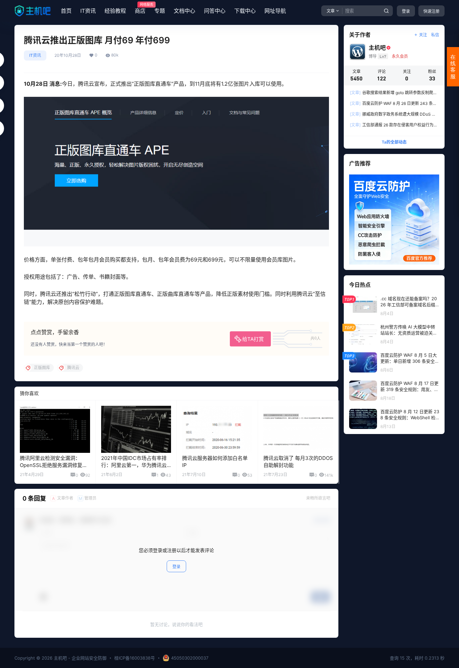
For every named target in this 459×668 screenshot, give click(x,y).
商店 (140, 8)
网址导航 (275, 10)
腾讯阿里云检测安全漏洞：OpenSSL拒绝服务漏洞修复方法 (53, 465)
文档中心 (184, 10)
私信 (435, 34)
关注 (423, 34)
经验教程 (115, 10)
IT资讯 (88, 10)
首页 (66, 10)
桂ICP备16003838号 (134, 658)
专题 (159, 10)
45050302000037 (189, 658)
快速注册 (431, 11)
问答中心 (214, 10)
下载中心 (245, 10)
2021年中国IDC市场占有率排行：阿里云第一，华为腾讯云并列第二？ (134, 465)
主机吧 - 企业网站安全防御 (79, 658)
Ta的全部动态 (394, 142)
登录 (406, 11)
